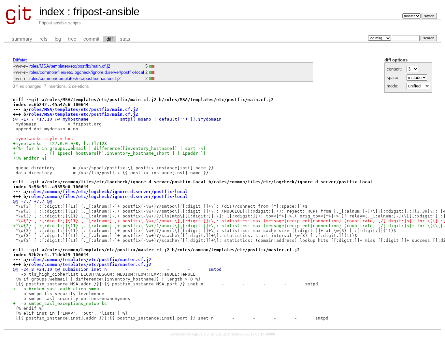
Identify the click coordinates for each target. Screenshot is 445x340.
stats (125, 39)
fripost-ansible (106, 12)
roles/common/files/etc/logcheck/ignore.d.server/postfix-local (86, 72)
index (52, 12)
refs (43, 39)
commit (91, 39)
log (58, 39)
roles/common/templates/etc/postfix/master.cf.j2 (75, 78)
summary (22, 39)
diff (110, 39)
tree (72, 39)
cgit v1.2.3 (200, 334)
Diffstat (20, 60)
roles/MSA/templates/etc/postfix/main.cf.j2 (69, 66)
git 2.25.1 (218, 334)
